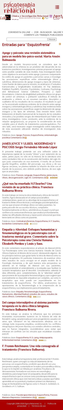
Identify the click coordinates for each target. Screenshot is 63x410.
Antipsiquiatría (45, 337)
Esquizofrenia (37, 135)
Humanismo (7, 294)
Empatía (19, 291)
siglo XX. (28, 177)
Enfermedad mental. (11, 340)
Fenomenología (31, 291)
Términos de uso (39, 406)
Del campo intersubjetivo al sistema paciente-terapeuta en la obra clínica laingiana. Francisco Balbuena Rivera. (30, 306)
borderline (7, 223)
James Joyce (52, 175)
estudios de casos (38, 294)
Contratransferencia (25, 221)
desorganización (15, 177)
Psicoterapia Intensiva (26, 395)
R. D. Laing (34, 337)
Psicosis (26, 135)
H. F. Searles (54, 221)
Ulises (5, 177)
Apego (19, 135)
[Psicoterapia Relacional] (22, 7)
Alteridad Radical (21, 294)
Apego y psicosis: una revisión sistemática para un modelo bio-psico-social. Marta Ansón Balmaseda (31, 56)
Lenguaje (28, 175)
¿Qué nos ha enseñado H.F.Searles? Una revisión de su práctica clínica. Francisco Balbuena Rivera (27, 187)
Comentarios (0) (17, 137)
